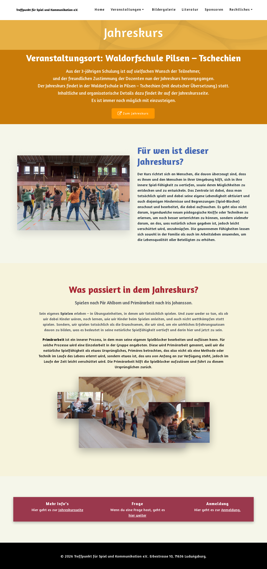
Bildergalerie (164, 9)
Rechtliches (239, 9)
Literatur (190, 9)
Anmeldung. (231, 509)
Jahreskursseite (70, 509)
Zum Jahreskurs (136, 113)
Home (100, 9)
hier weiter (137, 515)
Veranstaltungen (126, 9)
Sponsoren (214, 9)
